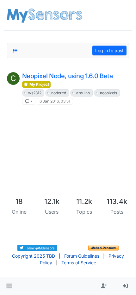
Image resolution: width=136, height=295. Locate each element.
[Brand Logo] (44, 15)
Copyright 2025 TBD (33, 256)
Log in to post (109, 50)
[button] (9, 286)
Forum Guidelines (81, 256)
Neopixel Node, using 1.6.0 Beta (67, 76)
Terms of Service (78, 262)
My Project (38, 84)
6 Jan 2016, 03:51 (55, 101)
